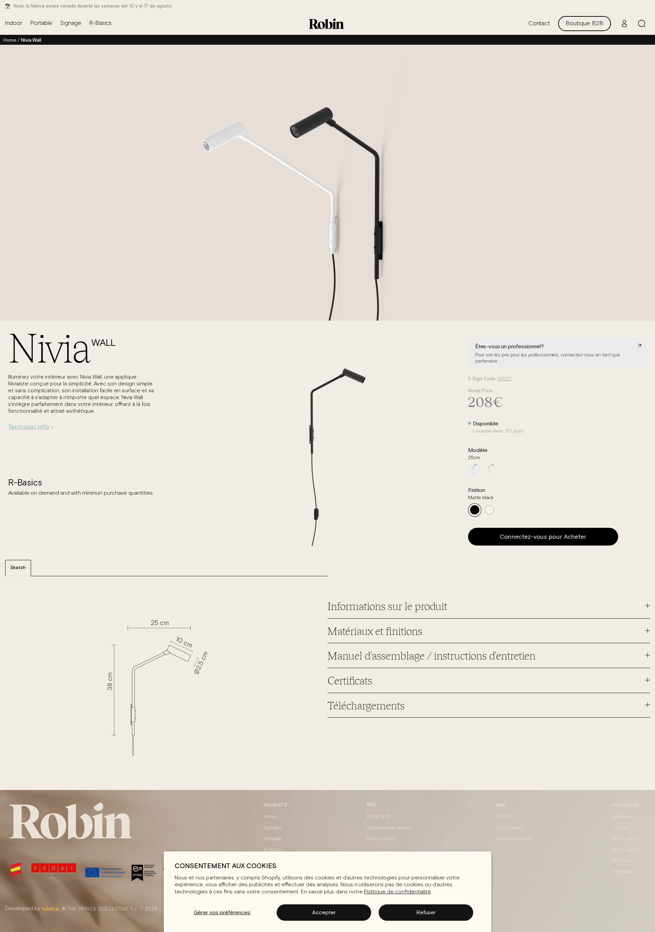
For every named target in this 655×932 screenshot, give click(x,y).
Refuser (426, 912)
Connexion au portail (389, 827)
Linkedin (621, 827)
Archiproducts (627, 849)
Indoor (270, 816)
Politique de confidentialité (397, 891)
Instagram (623, 816)
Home (9, 40)
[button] (642, 23)
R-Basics (273, 849)
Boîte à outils (380, 838)
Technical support (514, 838)
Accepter (324, 912)
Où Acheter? (509, 827)
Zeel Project (625, 838)
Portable (272, 838)
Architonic (622, 860)
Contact (504, 816)
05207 (505, 379)
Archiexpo (622, 871)
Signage (272, 827)
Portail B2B (378, 816)
